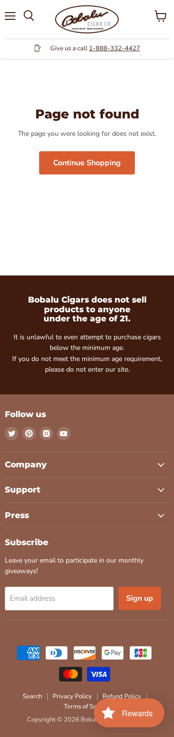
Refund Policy (121, 696)
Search (32, 696)
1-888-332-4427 (114, 48)
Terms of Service (87, 706)
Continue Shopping (87, 163)
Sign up (139, 598)
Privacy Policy (72, 696)
